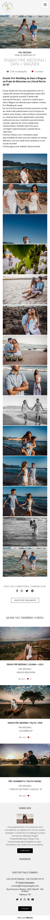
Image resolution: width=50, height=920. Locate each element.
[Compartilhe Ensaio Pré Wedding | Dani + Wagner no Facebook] (17, 591)
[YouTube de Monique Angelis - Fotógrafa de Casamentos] (32, 899)
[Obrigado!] (17, 177)
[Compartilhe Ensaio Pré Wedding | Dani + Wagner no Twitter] (27, 591)
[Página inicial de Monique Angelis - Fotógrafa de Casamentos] (7, 7)
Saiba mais (25, 851)
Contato (25, 909)
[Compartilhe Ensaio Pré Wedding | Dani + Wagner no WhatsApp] (22, 591)
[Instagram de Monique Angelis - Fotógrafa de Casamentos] (25, 899)
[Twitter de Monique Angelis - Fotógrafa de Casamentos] (17, 899)
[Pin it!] (33, 177)
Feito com (25, 918)
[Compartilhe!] (25, 177)
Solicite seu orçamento (25, 600)
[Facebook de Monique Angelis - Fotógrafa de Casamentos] (21, 899)
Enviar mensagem (26, 883)
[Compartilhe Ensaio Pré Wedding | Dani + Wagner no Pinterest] (32, 591)
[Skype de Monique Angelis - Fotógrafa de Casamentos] (28, 899)
